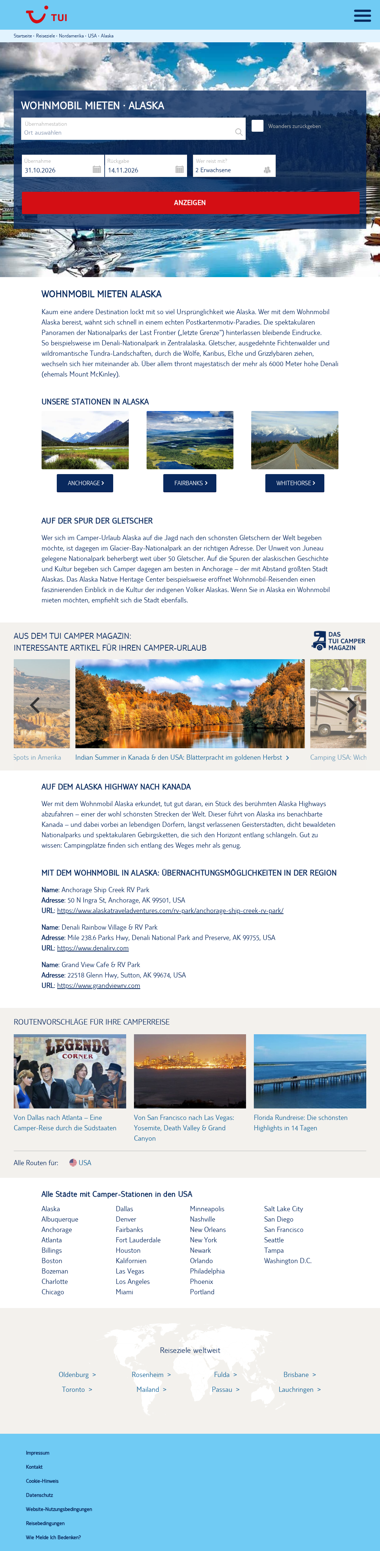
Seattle (274, 1240)
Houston (128, 1250)
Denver (126, 1219)
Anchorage (57, 1229)
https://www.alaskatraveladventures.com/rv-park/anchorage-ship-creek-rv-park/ (170, 910)
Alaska (51, 1209)
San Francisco (284, 1229)
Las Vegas (130, 1271)
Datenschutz (39, 1495)
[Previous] (33, 702)
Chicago (53, 1292)
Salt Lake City (283, 1209)
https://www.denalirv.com (93, 948)
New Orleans (208, 1229)
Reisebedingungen (45, 1523)
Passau (222, 1389)
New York (203, 1240)
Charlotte (55, 1281)
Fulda (222, 1374)
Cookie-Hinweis (42, 1481)
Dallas (124, 1209)
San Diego (279, 1219)
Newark (200, 1250)
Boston (52, 1260)
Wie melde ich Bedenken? (53, 1537)
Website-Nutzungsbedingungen (59, 1509)
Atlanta (52, 1240)
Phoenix (201, 1281)
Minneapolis (207, 1209)
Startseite (23, 36)
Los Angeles (133, 1281)
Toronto (73, 1389)
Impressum (37, 1453)
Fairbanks (129, 1229)
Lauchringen (296, 1389)
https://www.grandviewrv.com (98, 985)
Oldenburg (74, 1374)
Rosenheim (148, 1374)
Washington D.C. (288, 1260)
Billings (52, 1250)
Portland (202, 1292)
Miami (124, 1292)
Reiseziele (45, 36)
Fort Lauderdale (138, 1240)
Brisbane (296, 1374)
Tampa (274, 1250)
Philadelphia (207, 1271)
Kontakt (34, 1467)
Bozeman (55, 1271)
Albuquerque (60, 1219)
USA (84, 1163)
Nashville (202, 1219)
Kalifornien (131, 1260)
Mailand (148, 1389)
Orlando (201, 1260)
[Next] (347, 702)
